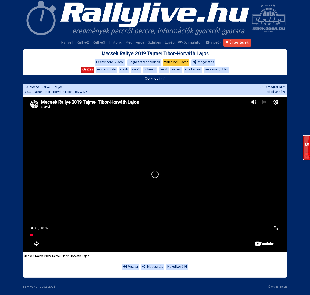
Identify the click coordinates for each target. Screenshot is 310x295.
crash (124, 70)
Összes (87, 70)
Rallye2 (82, 42)
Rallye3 (99, 42)
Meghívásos (134, 42)
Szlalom (154, 42)
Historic (115, 42)
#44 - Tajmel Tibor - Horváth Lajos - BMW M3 (55, 92)
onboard (150, 70)
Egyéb (170, 42)
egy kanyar (193, 70)
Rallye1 (67, 42)
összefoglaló (106, 70)
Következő (175, 267)
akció (136, 70)
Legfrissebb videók (110, 62)
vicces (176, 70)
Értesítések (239, 42)
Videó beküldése (176, 62)
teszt (163, 70)
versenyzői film (216, 70)
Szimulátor (192, 42)
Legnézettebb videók (144, 62)
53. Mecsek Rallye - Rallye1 (43, 87)
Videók (215, 42)
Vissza (132, 267)
